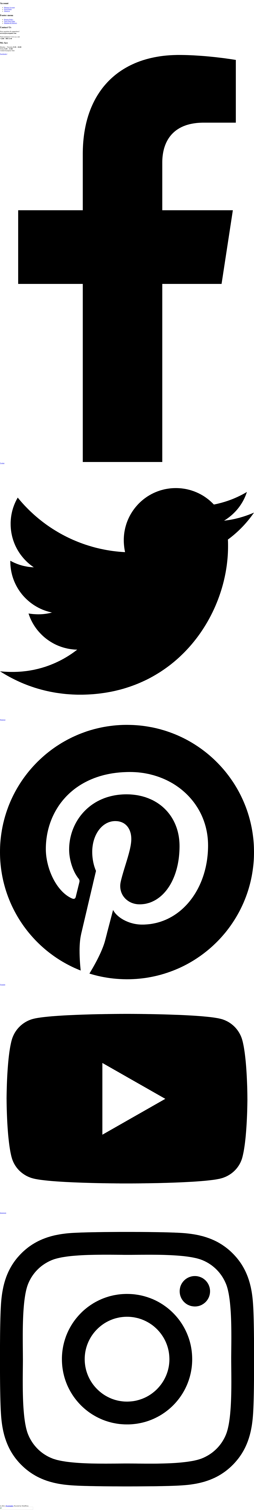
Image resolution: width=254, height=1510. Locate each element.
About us (7, 11)
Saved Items (8, 9)
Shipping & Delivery (10, 23)
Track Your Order (9, 21)
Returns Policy (8, 19)
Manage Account (9, 7)
